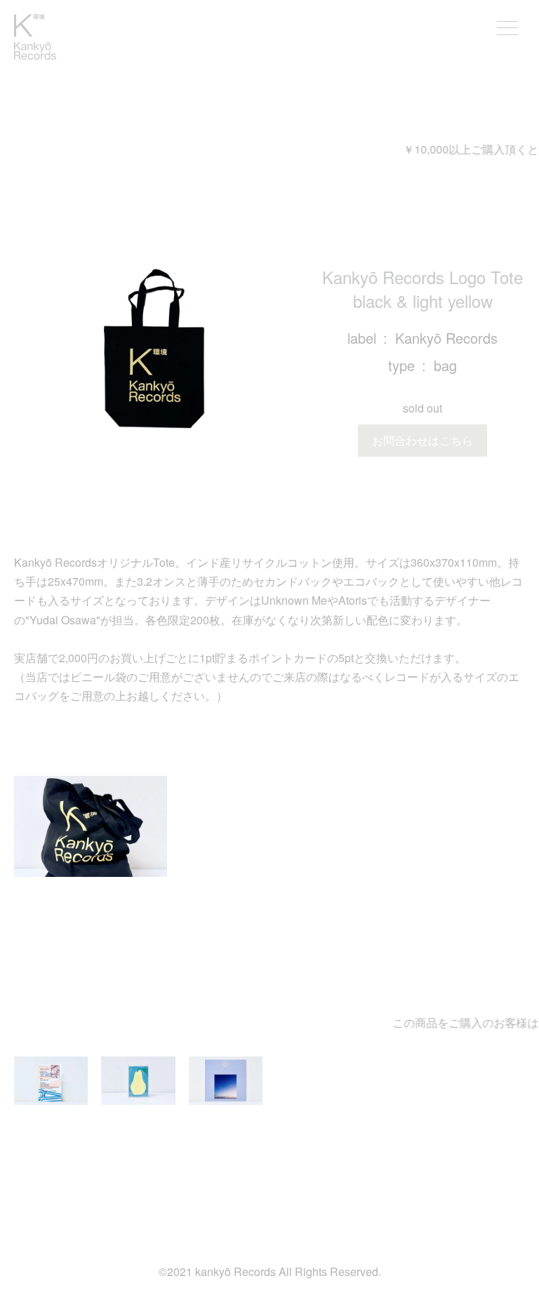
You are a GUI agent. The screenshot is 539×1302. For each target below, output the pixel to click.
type (401, 365)
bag (445, 365)
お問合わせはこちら (422, 440)
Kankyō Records (446, 338)
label (361, 338)
